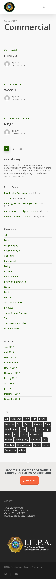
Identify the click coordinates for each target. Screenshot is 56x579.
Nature (7, 297)
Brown (42, 418)
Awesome (16, 418)
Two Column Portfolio (15, 323)
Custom (38, 424)
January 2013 (10, 367)
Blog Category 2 (12, 250)
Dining (7, 266)
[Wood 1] (28, 93)
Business (9, 424)
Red (45, 439)
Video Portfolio (11, 328)
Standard (9, 444)
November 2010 (12, 399)
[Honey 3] (28, 59)
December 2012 (12, 373)
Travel (7, 318)
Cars (19, 424)
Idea (16, 434)
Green (8, 434)
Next (21, 149)
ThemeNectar (23, 444)
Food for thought (12, 276)
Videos (37, 444)
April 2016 (9, 352)
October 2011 (10, 383)
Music (7, 292)
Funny (31, 429)
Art (5, 84)
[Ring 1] (28, 127)
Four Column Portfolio (15, 281)
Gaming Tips (43, 429)
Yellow (22, 450)
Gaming (8, 286)
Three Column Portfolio (15, 312)
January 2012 (10, 378)
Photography (22, 439)
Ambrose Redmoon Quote (17, 216)
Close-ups (14, 118)
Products (8, 307)
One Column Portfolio (14, 302)
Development (11, 429)
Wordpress (10, 450)
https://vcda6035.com (24, 515)
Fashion (8, 271)
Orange (8, 439)
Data (47, 424)
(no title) (8, 198)
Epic (23, 429)
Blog (6, 240)
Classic (27, 424)
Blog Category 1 (12, 245)
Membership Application (15, 193)
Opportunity (36, 434)
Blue (34, 418)
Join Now (29, 480)
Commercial (10, 50)
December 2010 (12, 393)
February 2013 (11, 362)
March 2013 (10, 357)
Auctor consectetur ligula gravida (20, 211)
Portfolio (35, 439)
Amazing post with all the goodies (20, 203)
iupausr (15, 62)
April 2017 (9, 347)
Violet (46, 444)
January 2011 (10, 388)
